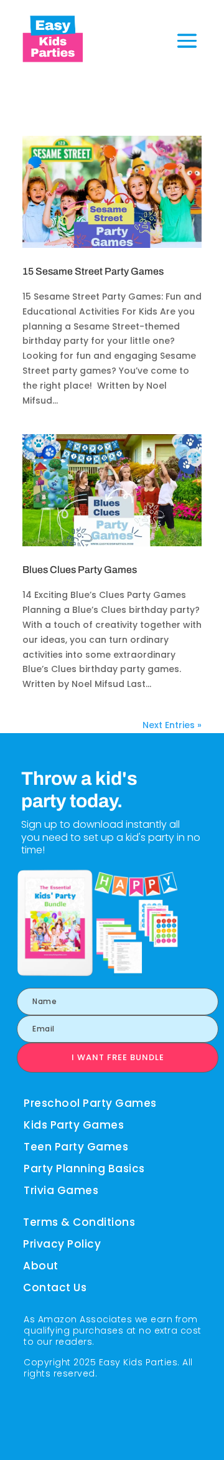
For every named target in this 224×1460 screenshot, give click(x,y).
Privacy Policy (62, 1243)
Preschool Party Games (90, 1103)
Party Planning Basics (84, 1168)
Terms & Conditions (79, 1222)
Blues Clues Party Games (79, 569)
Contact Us (54, 1287)
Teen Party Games (76, 1146)
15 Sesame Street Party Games (93, 271)
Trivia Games (61, 1190)
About (40, 1265)
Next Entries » (172, 725)
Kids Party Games (74, 1124)
